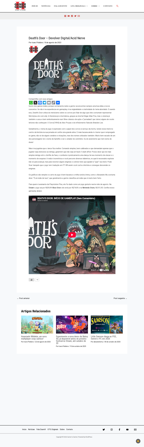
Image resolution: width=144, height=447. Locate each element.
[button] (86, 6)
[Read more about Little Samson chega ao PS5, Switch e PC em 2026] (107, 324)
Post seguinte (120, 298)
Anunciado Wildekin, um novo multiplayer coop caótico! (34, 337)
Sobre (94, 6)
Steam (31, 188)
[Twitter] (75, 16)
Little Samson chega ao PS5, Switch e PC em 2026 (103, 337)
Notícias (45, 6)
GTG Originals (78, 6)
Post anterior (23, 298)
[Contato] (79, 16)
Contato (107, 6)
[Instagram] (65, 16)
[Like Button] (31, 279)
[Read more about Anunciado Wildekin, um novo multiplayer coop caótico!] (37, 324)
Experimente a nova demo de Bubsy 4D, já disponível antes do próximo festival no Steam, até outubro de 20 (72, 340)
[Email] (135, 429)
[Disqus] (72, 389)
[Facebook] (72, 16)
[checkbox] (138, 441)
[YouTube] (69, 16)
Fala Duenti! (60, 6)
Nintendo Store (88, 188)
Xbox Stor (56, 188)
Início (35, 6)
